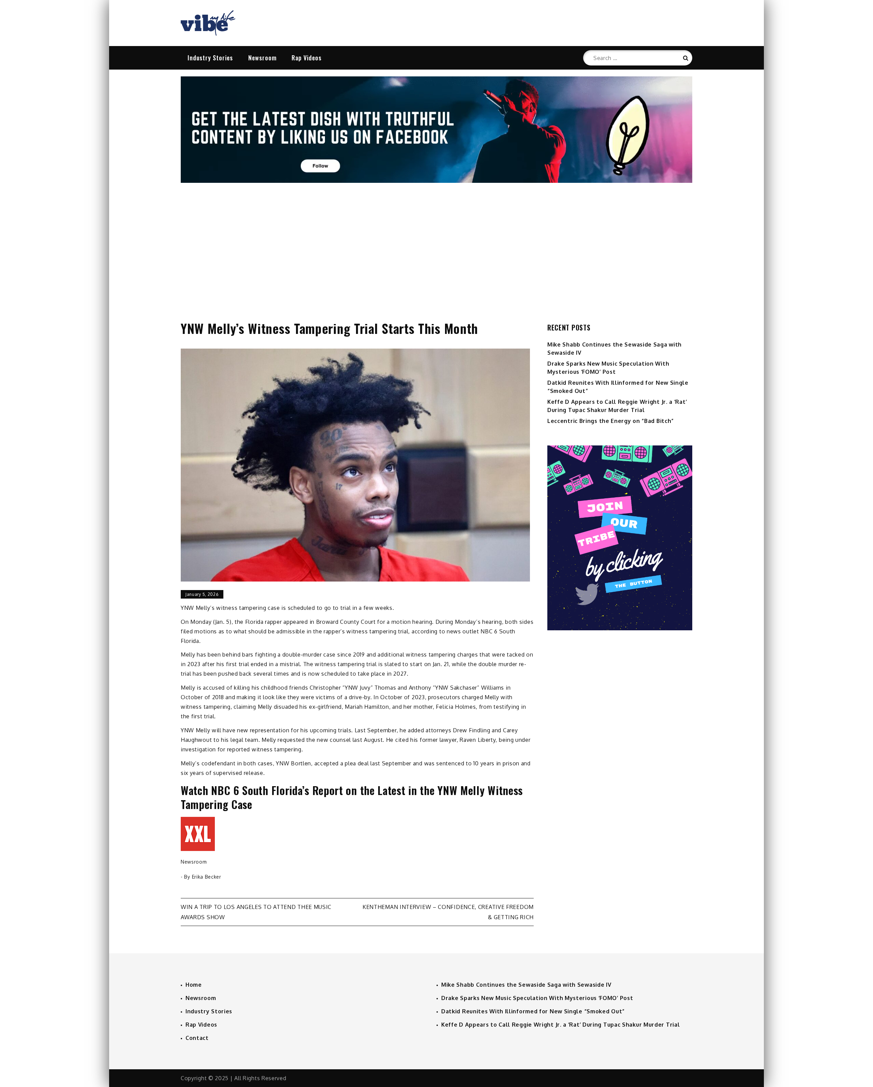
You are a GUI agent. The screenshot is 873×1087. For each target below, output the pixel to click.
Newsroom (262, 57)
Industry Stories (210, 57)
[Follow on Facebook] (436, 180)
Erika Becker (206, 877)
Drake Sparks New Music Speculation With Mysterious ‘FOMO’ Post (537, 998)
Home (194, 984)
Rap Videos (307, 57)
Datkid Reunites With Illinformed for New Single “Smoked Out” (533, 1011)
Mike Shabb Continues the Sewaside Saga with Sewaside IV (526, 984)
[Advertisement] (436, 244)
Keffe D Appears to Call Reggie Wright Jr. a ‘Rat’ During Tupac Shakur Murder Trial (560, 1024)
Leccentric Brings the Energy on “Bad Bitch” (610, 420)
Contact (197, 1037)
